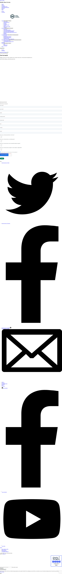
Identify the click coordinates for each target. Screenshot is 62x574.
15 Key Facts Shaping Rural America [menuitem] (9, 30)
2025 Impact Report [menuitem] (6, 22)
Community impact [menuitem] (4, 34)
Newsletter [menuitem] (3, 12)
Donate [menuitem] (3, 11)
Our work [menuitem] (3, 28)
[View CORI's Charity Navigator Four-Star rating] (56, 566)
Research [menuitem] (5, 33)
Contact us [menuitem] (5, 27)
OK (0, 573)
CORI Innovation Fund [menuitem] (7, 40)
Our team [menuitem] (5, 23)
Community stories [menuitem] (6, 38)
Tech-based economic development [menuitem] (9, 31)
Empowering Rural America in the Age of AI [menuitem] (10, 32)
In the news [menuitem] (5, 45)
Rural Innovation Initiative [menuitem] (7, 37)
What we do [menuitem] (5, 29)
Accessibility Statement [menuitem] (5, 551)
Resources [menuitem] (3, 8)
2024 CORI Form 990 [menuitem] (7, 26)
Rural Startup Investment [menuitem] (5, 7)
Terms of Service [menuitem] (4, 550)
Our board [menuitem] (5, 24)
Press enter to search (15, 567)
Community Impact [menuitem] (4, 6)
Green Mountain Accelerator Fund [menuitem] (8, 41)
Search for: (1, 567)
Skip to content (2, 0)
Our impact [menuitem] (5, 35)
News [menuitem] (2, 43)
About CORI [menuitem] (5, 21)
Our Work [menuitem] (3, 5)
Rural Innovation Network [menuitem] (7, 36)
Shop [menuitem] (2, 9)
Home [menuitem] (3, 4)
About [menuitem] (3, 20)
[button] (2, 48)
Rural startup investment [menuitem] (5, 39)
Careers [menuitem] (5, 25)
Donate (1, 547)
